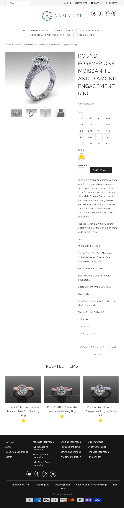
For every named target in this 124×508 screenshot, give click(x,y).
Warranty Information (70, 457)
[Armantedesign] (62, 17)
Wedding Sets (63, 30)
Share (95, 347)
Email (99, 354)
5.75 (90, 131)
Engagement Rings (34, 30)
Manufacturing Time (70, 447)
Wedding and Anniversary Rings (50, 35)
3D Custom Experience (16, 452)
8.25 (108, 143)
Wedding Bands (89, 30)
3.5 (81, 118)
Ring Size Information (98, 452)
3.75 (90, 118)
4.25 (108, 118)
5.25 (108, 124)
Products (17, 45)
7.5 (81, 143)
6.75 (90, 137)
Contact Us (81, 3)
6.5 (81, 137)
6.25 (108, 131)
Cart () (98, 3)
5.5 (81, 131)
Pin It (105, 347)
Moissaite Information (43, 442)
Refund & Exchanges (70, 452)
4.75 (90, 124)
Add (114, 347)
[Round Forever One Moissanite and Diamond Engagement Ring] (40, 78)
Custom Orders (95, 442)
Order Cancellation (97, 447)
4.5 (81, 124)
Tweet (85, 347)
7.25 (107, 137)
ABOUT (9, 447)
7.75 (90, 143)
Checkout (111, 3)
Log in (67, 3)
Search (8, 457)
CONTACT (10, 442)
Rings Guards (85, 35)
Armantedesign (86, 103)
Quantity (82, 165)
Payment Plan (94, 457)
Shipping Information (70, 442)
